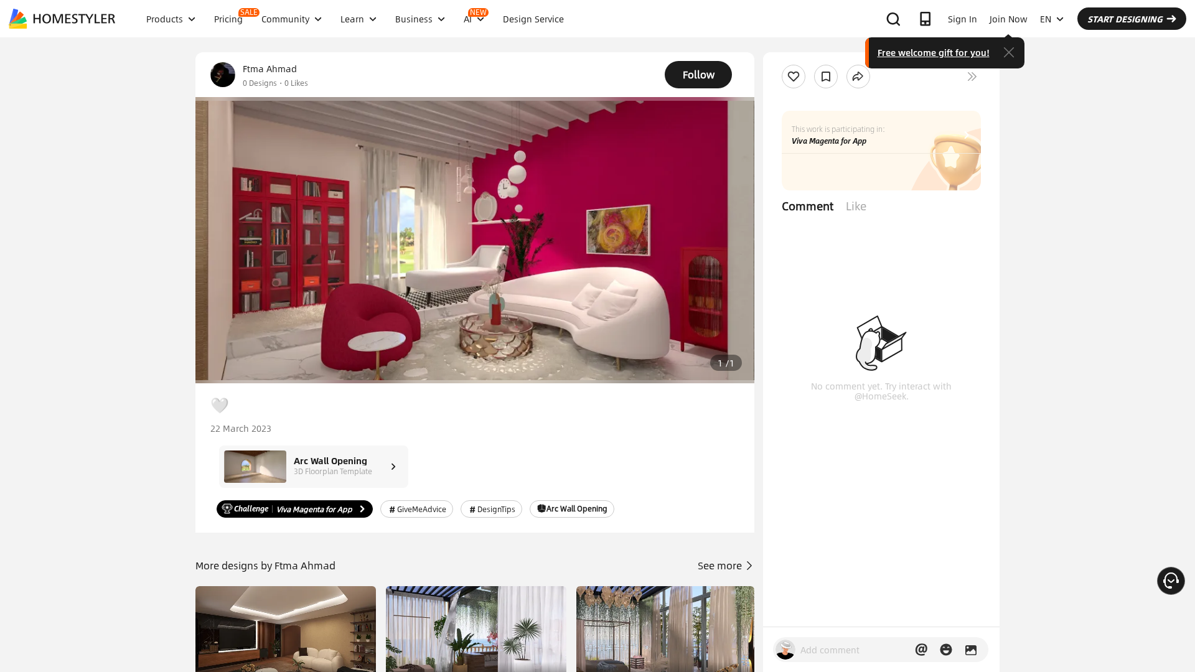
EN (1045, 19)
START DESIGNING (1125, 19)
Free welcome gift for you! (934, 52)
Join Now (1009, 19)
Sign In (962, 19)
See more (721, 565)
